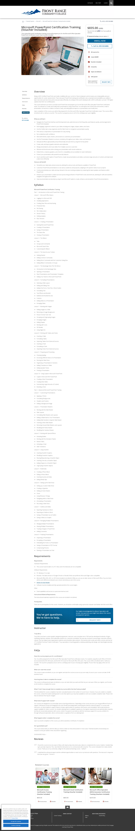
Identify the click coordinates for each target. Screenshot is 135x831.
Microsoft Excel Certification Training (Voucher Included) (73, 791)
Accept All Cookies (16, 821)
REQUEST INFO (106, 82)
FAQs (23, 105)
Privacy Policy (70, 827)
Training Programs (30, 21)
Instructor (25, 101)
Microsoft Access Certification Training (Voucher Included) (44, 792)
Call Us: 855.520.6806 (106, 21)
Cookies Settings (16, 825)
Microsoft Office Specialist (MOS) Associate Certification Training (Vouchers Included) (100, 792)
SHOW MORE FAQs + (40, 734)
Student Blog (102, 815)
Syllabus (24, 95)
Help (86, 817)
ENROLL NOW (99, 41)
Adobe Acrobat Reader (43, 582)
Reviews (24, 108)
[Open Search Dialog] (111, 3)
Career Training (57, 815)
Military (87, 815)
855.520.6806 (25, 120)
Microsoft (38, 21)
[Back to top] (67, 813)
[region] (16, 817)
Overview (24, 91)
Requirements (26, 98)
